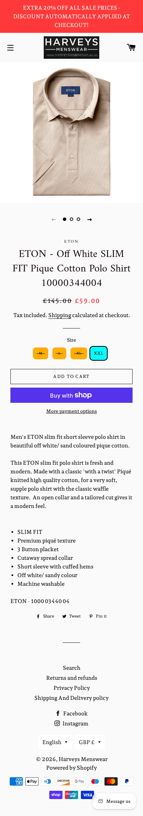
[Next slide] (89, 219)
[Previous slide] (53, 219)
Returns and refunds (71, 678)
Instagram (75, 723)
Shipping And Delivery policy (71, 698)
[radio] (40, 353)
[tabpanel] (71, 132)
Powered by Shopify (71, 767)
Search (72, 668)
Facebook (75, 713)
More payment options (71, 411)
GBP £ (87, 742)
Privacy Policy (71, 688)
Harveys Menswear (83, 759)
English (51, 742)
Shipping (59, 315)
